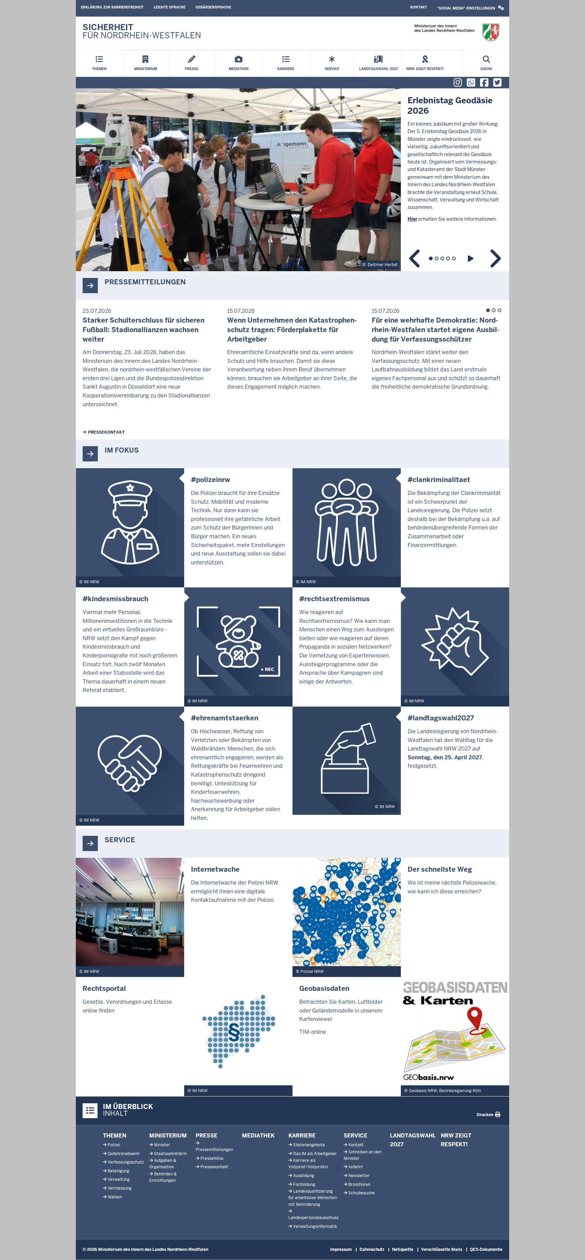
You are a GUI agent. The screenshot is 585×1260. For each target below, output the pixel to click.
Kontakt (418, 7)
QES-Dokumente (486, 1249)
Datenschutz (372, 1249)
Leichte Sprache (170, 7)
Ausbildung (303, 1175)
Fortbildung (304, 1184)
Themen (114, 1135)
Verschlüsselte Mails (441, 1249)
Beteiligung (118, 1171)
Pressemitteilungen (214, 1149)
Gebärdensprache (213, 7)
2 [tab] (436, 258)
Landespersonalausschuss (313, 1217)
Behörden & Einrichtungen (163, 1177)
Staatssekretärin (170, 1153)
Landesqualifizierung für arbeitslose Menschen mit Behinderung (312, 1198)
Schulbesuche (361, 1193)
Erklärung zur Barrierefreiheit (112, 7)
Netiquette (402, 1249)
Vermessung (120, 1188)
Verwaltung (119, 1179)
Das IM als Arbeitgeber (315, 1153)
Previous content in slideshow (415, 258)
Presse (206, 1135)
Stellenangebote (309, 1145)
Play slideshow (471, 258)
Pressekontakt (106, 432)
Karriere (302, 1135)
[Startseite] (456, 32)
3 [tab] (442, 258)
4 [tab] (448, 258)
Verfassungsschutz (126, 1162)
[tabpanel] (292, 179)
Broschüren (359, 1184)
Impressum (341, 1249)
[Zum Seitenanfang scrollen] (571, 1247)
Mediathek (258, 1135)
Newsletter (359, 1175)
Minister (162, 1145)
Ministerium (168, 1135)
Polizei (114, 1145)
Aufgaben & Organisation (162, 1164)
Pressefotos (211, 1158)
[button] (470, 8)
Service (355, 1135)
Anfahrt (355, 1167)
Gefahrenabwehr (124, 1153)
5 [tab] (454, 258)
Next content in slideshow (494, 258)
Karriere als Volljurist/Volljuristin (308, 1164)
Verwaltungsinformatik (315, 1226)
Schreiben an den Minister (363, 1155)
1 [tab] (431, 258)
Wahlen (115, 1197)
